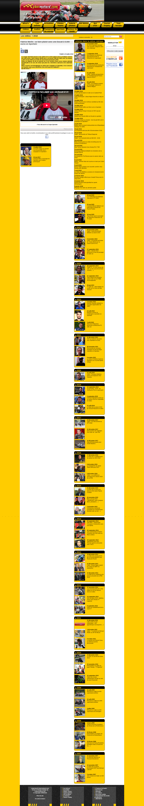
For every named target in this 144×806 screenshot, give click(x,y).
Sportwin (98, 791)
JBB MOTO (98, 798)
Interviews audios (100, 794)
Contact (42, 798)
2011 (78, 618)
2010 (78, 653)
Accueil (37, 798)
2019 (78, 385)
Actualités (66, 790)
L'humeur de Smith (101, 788)
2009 (78, 688)
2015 (78, 486)
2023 (78, 263)
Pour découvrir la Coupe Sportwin (47, 124)
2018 (35, 36)
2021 (78, 335)
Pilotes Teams (67, 791)
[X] (26, 52)
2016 (78, 453)
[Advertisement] (115, 99)
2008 (78, 721)
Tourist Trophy (67, 797)
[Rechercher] (121, 36)
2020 (78, 370)
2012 (78, 585)
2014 (78, 519)
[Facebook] (22, 52)
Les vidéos (26, 36)
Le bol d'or (66, 796)
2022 (78, 299)
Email (114, 46)
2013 (78, 552)
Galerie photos (67, 793)
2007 (78, 754)
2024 (78, 227)
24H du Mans (67, 794)
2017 (78, 418)
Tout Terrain (98, 790)
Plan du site (40, 796)
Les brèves (66, 788)
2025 (78, 193)
